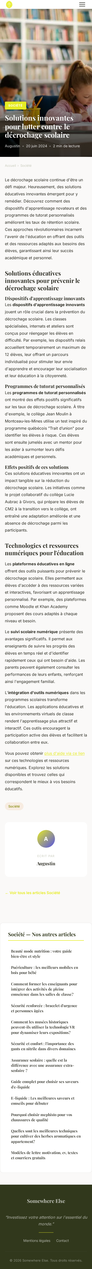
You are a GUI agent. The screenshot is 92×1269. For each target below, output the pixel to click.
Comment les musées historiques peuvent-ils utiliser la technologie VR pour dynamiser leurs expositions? (43, 1027)
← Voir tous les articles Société (32, 892)
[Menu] (82, 4)
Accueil (10, 165)
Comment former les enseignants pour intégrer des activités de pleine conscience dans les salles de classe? (44, 989)
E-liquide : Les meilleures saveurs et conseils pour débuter (42, 1101)
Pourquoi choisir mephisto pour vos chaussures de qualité (41, 1117)
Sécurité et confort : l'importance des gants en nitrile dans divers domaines (43, 1046)
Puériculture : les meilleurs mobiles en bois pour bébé (44, 970)
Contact (62, 1240)
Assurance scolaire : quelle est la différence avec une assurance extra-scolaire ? (42, 1065)
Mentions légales (36, 1240)
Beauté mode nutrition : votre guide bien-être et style (41, 954)
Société (15, 105)
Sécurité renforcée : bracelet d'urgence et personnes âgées (44, 1008)
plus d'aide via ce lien (64, 753)
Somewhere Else (46, 1200)
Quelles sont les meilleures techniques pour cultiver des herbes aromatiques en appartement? (46, 1136)
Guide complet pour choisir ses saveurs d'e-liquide (45, 1084)
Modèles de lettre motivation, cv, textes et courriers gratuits (44, 1155)
